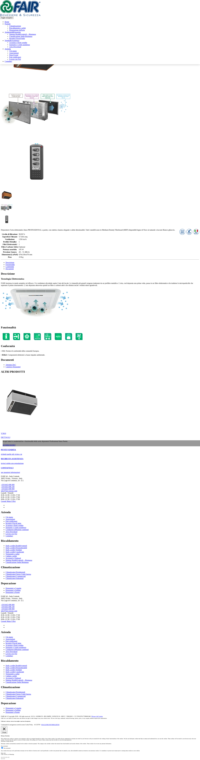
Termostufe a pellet (12, 554)
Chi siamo (13, 51)
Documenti (10, 269)
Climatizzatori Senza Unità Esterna (18, 574)
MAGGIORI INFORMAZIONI (50, 725)
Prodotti (7, 24)
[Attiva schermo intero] (6, 757)
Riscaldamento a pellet (17, 28)
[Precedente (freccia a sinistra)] (2, 758)
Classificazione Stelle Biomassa (20, 36)
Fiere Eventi (13, 55)
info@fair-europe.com (9, 491)
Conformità (10, 267)
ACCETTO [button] (37, 725)
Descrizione (10, 263)
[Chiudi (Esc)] (2, 757)
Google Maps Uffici (8, 501)
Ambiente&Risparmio (13, 32)
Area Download (15, 47)
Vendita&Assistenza (12, 41)
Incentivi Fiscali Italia (17, 38)
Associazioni (14, 53)
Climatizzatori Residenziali (15, 572)
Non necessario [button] (4, 746)
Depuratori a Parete (13, 592)
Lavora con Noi (15, 59)
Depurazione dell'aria (17, 30)
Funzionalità (10, 265)
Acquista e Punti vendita (18, 43)
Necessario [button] (3, 741)
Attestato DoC (11, 365)
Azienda (8, 49)
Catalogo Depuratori (13, 367)
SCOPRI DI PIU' (9, 445)
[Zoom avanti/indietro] (8, 757)
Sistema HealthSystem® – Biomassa (22, 34)
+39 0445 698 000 (7, 485)
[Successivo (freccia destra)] (4, 758)
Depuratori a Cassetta (13, 588)
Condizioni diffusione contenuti (17, 530)
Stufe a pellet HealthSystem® (16, 546)
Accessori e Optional (13, 558)
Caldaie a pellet (11, 556)
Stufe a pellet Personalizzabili (16, 548)
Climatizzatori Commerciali (16, 576)
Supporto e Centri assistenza (19, 45)
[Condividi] (4, 757)
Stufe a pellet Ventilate (14, 550)
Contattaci (8, 61)
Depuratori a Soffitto (13, 590)
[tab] (102, 263)
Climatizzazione (15, 26)
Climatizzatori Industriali (14, 578)
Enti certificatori (15, 57)
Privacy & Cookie (97, 716)
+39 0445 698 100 (7, 487)
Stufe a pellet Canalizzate (15, 552)
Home (7, 22)
